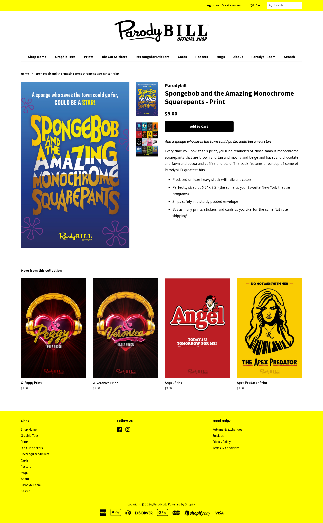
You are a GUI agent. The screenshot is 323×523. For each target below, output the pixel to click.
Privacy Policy (222, 442)
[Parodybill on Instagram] (127, 430)
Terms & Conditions (226, 448)
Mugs (220, 56)
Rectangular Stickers (152, 56)
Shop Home (37, 56)
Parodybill (160, 504)
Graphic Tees (65, 56)
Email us (218, 435)
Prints (89, 56)
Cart (259, 5)
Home (25, 73)
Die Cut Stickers (114, 56)
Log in (209, 5)
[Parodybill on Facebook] (119, 430)
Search (289, 56)
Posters (201, 56)
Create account (232, 5)
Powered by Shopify (182, 504)
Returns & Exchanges (227, 429)
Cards (182, 56)
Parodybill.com (263, 56)
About (238, 56)
